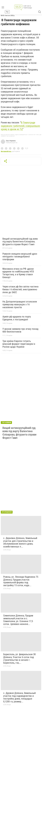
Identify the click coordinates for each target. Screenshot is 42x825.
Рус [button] (7, 12)
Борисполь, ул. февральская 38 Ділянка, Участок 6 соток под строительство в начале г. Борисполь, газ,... (19, 658)
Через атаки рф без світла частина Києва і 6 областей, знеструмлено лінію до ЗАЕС (20, 289)
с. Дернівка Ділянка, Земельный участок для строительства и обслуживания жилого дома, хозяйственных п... (20, 542)
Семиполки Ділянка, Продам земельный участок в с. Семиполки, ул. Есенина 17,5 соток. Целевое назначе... (18, 619)
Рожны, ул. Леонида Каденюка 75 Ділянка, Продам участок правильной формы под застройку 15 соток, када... (20, 581)
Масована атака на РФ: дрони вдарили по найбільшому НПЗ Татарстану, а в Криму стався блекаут (18, 273)
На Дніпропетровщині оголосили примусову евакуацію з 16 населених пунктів (19, 304)
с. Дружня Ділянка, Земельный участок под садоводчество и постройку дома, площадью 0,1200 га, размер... (19, 697)
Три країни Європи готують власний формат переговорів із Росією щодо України (18, 344)
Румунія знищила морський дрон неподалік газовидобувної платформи (19, 256)
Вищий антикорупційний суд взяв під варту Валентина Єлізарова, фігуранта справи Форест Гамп (20, 241)
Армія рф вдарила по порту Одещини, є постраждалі (16, 318)
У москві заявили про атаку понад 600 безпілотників (20, 330)
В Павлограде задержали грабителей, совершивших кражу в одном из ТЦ (20, 126)
